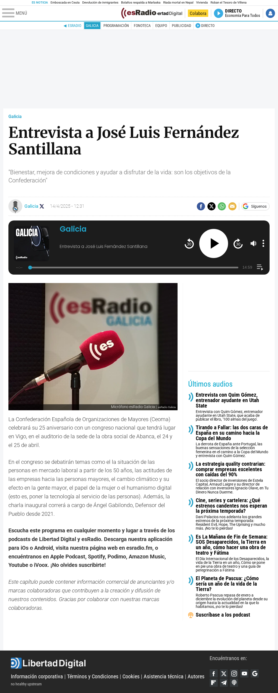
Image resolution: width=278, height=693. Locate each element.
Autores (196, 676)
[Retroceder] (189, 243)
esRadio (74, 25)
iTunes (234, 683)
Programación (116, 25)
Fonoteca (142, 25)
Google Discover (255, 673)
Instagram (234, 673)
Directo (207, 25)
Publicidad (181, 25)
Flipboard (214, 683)
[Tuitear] (211, 206)
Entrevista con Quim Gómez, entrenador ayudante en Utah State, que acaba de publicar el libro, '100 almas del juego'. (229, 406)
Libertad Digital (110, 663)
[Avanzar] (238, 243)
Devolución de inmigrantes (100, 2)
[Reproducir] (213, 243)
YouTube (244, 673)
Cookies (131, 676)
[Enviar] (222, 206)
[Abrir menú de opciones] (263, 243)
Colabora (198, 13)
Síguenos (259, 206)
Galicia (92, 25)
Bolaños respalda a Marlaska (140, 2)
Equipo (161, 25)
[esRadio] (138, 13)
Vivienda (202, 2)
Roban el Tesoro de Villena (228, 2)
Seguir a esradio (42, 206)
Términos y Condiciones (92, 676)
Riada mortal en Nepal (178, 2)
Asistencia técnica (164, 676)
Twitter (224, 673)
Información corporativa (37, 676)
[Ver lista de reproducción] (260, 267)
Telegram (224, 683)
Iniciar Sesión (270, 13)
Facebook (214, 673)
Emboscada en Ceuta (65, 2)
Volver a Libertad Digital (164, 13)
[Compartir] (201, 206)
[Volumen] (253, 243)
